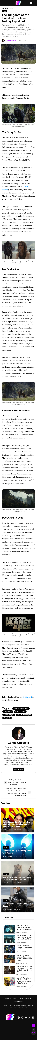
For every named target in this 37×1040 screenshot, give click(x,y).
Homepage (5, 8)
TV (14, 1005)
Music (18, 1005)
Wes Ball (7, 718)
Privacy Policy (18, 1001)
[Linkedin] (32, 1017)
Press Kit (15, 998)
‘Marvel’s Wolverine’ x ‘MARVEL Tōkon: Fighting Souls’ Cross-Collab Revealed (23, 980)
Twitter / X (27, 696)
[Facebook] (18, 1017)
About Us (8, 998)
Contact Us (27, 998)
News (5, 1005)
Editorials (20, 1008)
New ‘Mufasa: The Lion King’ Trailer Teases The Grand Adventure (17, 878)
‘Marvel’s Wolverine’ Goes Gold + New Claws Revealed (24, 947)
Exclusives (12, 1008)
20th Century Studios (21, 708)
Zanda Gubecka (11, 40)
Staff (21, 998)
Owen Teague (9, 715)
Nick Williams (6, 883)
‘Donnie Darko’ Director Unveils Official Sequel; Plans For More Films (24, 937)
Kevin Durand (20, 711)
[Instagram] (22, 1017)
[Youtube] (25, 1017)
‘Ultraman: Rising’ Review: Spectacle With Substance (17, 852)
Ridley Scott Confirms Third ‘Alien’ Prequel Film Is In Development (23, 927)
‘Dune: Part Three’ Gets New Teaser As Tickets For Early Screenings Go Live (24, 969)
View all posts (18, 769)
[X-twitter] (29, 1017)
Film (11, 8)
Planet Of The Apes (24, 715)
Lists (26, 1008)
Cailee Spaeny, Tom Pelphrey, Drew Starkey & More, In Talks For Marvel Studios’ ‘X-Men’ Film (17, 824)
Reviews (30, 1005)
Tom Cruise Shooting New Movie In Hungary (16, 905)
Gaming (23, 1005)
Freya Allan (8, 711)
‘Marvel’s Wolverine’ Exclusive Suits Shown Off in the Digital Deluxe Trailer (24, 958)
